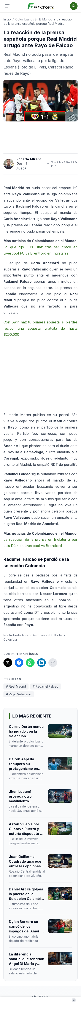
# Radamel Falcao (45, 686)
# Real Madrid (16, 686)
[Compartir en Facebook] (19, 662)
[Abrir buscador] (74, 6)
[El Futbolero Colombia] (40, 6)
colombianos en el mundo (33, 19)
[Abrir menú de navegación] (7, 6)
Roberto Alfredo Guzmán (28, 161)
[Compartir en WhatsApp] (30, 662)
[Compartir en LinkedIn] (41, 662)
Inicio (7, 19)
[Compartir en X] (7, 662)
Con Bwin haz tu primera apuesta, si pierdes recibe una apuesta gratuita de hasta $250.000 (40, 328)
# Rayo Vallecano (18, 694)
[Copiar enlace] (52, 662)
